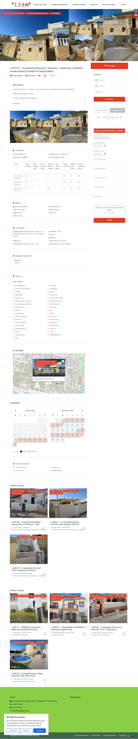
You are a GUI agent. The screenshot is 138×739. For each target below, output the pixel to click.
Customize (13, 730)
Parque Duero (57, 527)
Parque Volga (17, 527)
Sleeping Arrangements (23, 256)
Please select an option (100, 136)
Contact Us (94, 4)
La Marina (110, 632)
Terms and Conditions (22, 464)
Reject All (26, 730)
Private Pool (23, 681)
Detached (16, 681)
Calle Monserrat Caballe (20, 679)
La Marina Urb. (56, 206)
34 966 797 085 (17, 704)
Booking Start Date (99, 142)
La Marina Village (26, 632)
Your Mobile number (100, 168)
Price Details (19, 150)
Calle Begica (17, 632)
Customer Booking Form (59, 4)
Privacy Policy (96, 735)
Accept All (39, 730)
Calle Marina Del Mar (59, 632)
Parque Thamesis (18, 573)
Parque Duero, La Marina (100, 632)
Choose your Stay (40, 4)
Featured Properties (109, 735)
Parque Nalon (21, 209)
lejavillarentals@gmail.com (21, 711)
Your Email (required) (100, 178)
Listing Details (20, 228)
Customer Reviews (79, 4)
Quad (54, 635)
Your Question (98, 196)
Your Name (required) (100, 159)
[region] (26, 724)
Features (18, 276)
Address (18, 203)
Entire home (31, 75)
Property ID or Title (99, 187)
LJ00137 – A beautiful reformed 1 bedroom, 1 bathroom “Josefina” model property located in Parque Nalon (46, 371)
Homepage (26, 4)
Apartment (16, 635)
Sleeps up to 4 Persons (38, 529)
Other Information (108, 4)
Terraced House (17, 75)
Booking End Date (99, 151)
